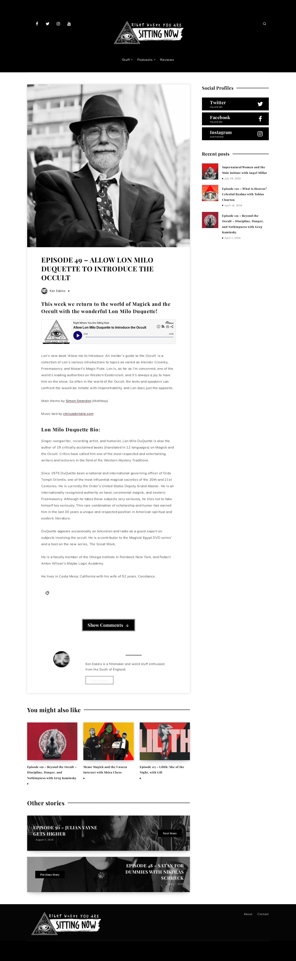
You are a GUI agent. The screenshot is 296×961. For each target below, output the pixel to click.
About (248, 914)
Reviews (167, 60)
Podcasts (144, 60)
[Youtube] (68, 23)
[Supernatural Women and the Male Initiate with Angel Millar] (210, 171)
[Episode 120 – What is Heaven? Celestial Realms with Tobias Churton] (210, 193)
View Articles (99, 680)
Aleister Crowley (69, 593)
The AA (141, 593)
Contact (263, 914)
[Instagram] (58, 23)
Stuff (126, 60)
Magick (119, 593)
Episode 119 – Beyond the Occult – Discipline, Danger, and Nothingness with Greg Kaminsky (52, 772)
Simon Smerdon (78, 401)
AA (53, 593)
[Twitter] (47, 23)
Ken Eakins (61, 673)
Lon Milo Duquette (98, 593)
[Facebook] (37, 23)
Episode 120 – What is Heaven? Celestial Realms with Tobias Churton (244, 194)
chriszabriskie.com (78, 414)
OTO (130, 593)
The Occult (156, 593)
